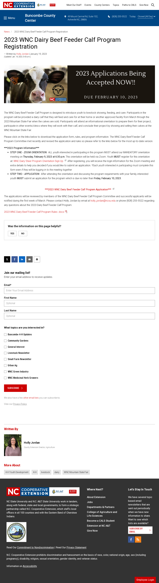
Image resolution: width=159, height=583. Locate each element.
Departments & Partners (100, 507)
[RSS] (138, 539)
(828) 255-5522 (119, 16)
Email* (7, 285)
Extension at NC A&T (98, 525)
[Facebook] (131, 539)
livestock (45, 472)
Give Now (143, 5)
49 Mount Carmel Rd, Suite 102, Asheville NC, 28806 (83, 18)
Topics (116, 5)
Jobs (90, 502)
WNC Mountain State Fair (76, 472)
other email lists (31, 398)
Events (88, 5)
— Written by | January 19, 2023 (25, 54)
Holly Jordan (22, 54)
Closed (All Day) (145, 16)
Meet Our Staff (74, 5)
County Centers (102, 5)
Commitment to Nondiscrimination (35, 547)
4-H (34, 472)
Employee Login (145, 579)
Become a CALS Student (101, 520)
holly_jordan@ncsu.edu (103, 200)
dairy (57, 472)
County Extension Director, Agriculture (39, 447)
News (7, 31)
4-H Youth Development (16, 472)
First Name (10, 297)
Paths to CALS (129, 5)
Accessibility (30, 566)
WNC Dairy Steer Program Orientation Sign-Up (38, 161)
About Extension (96, 497)
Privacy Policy (20, 404)
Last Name (10, 310)
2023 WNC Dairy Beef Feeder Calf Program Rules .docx (34, 211)
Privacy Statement (76, 547)
